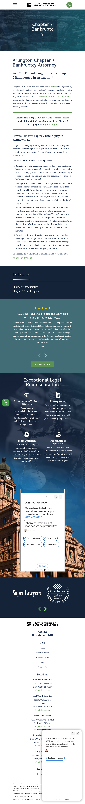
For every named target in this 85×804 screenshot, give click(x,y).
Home (42, 648)
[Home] (41, 5)
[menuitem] (25, 286)
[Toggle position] (73, 733)
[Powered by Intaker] (66, 799)
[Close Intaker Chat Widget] (77, 733)
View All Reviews (42, 364)
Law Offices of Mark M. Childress (54, 96)
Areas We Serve (42, 657)
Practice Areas (42, 652)
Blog (42, 662)
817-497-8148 (42, 635)
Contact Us (42, 667)
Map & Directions (42, 690)
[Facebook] (37, 774)
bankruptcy (52, 86)
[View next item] (45, 355)
